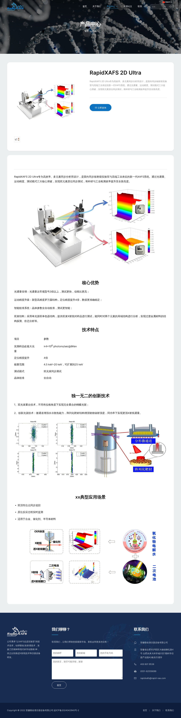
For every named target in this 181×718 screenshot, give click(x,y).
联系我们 (169, 710)
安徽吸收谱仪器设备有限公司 (154, 642)
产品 (94, 31)
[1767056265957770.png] (90, 555)
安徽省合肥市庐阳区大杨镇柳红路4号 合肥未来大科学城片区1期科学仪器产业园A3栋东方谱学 (157, 653)
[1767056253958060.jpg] (90, 448)
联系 (140, 6)
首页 (85, 6)
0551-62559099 (148, 671)
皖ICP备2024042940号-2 (66, 710)
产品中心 (111, 6)
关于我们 (96, 6)
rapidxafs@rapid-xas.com (153, 678)
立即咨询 (101, 107)
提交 (59, 685)
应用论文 (128, 6)
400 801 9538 (147, 664)
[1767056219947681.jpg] (90, 227)
